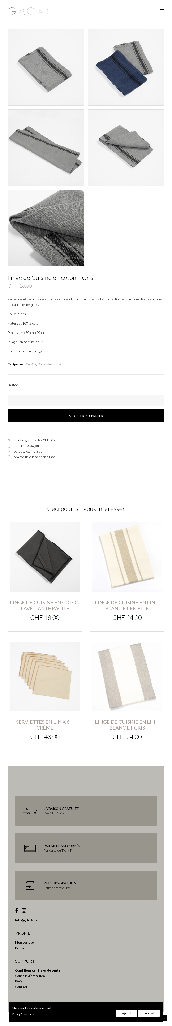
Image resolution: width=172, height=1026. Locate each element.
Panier (20, 948)
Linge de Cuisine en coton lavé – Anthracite (45, 605)
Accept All (148, 1013)
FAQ (18, 981)
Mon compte (24, 942)
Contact (21, 987)
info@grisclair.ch (27, 920)
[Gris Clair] (29, 11)
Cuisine (31, 364)
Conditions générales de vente (37, 970)
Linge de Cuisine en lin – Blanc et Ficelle (127, 605)
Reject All (127, 1013)
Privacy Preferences (23, 1014)
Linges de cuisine (49, 364)
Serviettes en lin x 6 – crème (45, 725)
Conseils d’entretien (30, 976)
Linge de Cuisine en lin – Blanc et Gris (127, 725)
